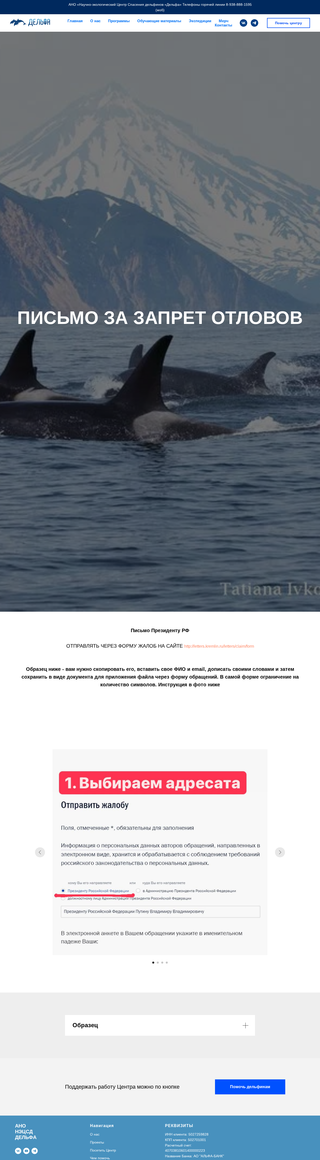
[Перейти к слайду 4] (167, 963)
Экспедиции (200, 21)
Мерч (223, 21)
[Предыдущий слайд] (40, 852)
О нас (95, 1134)
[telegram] (254, 23)
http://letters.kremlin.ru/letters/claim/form (219, 646)
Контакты (223, 25)
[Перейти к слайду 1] (153, 963)
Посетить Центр (103, 1150)
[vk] (243, 23)
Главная (75, 21)
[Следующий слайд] (280, 852)
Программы (119, 21)
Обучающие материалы (159, 21)
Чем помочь (100, 1158)
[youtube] (26, 1151)
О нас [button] (95, 21)
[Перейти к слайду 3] (162, 963)
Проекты (97, 1142)
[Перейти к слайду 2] (158, 963)
